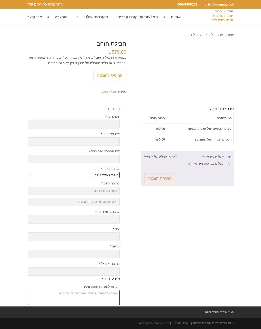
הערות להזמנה (102, 287)
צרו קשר (34, 17)
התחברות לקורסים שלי (45, 4)
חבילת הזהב (210, 34)
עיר (116, 229)
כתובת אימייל (109, 264)
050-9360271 (187, 4)
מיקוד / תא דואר (107, 211)
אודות (176, 17)
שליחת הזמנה (159, 178)
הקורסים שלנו (96, 17)
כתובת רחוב (110, 183)
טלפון (115, 246)
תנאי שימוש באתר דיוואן (219, 312)
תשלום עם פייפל (213, 157)
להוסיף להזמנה (109, 75)
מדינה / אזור (110, 169)
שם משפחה (110, 134)
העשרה (61, 17)
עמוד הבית (227, 34)
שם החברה (104, 151)
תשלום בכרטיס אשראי (209, 163)
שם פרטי (112, 116)
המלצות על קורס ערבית (137, 17)
